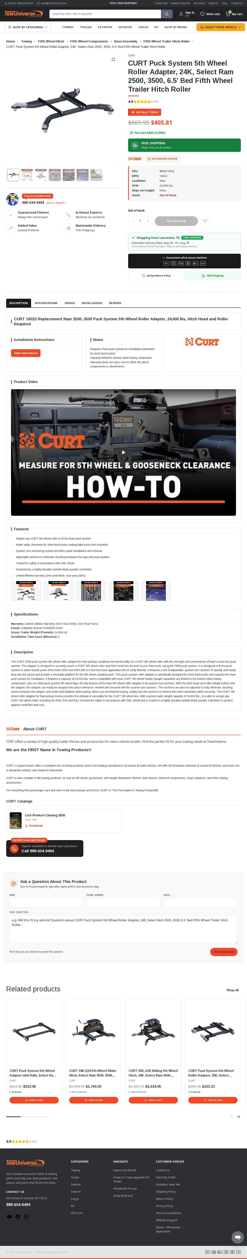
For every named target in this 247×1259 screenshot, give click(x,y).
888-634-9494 (33, 203)
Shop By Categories (28, 27)
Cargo (143, 27)
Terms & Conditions (168, 1213)
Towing (68, 27)
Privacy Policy (164, 1206)
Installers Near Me (180, 3)
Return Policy (164, 1199)
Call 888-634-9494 (38, 851)
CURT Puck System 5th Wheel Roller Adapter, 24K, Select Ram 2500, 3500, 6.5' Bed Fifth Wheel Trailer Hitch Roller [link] (85, 46)
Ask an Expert (55, 203)
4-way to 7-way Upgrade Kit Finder (131, 1179)
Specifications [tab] (46, 303)
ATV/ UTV (76, 1213)
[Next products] (238, 1116)
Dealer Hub (161, 3)
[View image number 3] (41, 175)
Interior (125, 27)
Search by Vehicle (124, 1170)
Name (12, 894)
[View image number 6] (82, 175)
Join (187, 15)
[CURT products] (135, 159)
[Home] (24, 14)
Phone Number (94, 894)
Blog (224, 3)
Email (167, 894)
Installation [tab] (92, 303)
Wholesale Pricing (125, 1188)
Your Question (18, 912)
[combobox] (105, 14)
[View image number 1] (13, 175)
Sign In (190, 12)
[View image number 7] (96, 175)
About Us (213, 3)
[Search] (167, 14)
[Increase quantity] (147, 220)
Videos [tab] (70, 303)
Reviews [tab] (115, 303)
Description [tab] (18, 303)
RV (156, 27)
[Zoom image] (113, 59)
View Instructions (25, 353)
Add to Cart (36, 1100)
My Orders (199, 3)
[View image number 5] (69, 175)
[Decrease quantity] (132, 220)
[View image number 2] (27, 175)
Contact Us (236, 3)
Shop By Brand (176, 27)
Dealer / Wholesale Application (168, 1229)
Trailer (86, 27)
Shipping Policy (166, 1191)
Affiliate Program (167, 1220)
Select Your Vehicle (221, 27)
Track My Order (166, 1177)
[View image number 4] (55, 175)
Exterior (105, 27)
